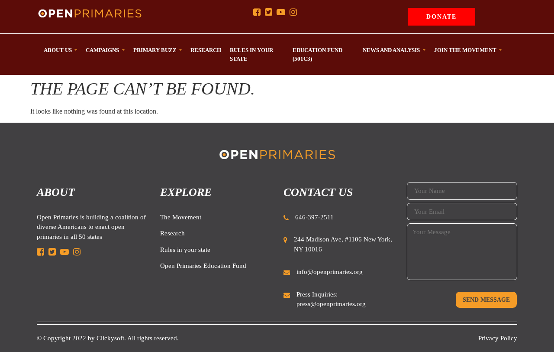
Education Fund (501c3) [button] (317, 54)
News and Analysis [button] (392, 50)
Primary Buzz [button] (155, 50)
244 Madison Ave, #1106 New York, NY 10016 (343, 244)
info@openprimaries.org (329, 271)
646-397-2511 (314, 217)
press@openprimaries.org (331, 303)
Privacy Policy (497, 338)
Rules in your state (185, 249)
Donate (441, 16)
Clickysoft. (111, 338)
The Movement (180, 217)
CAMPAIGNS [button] (103, 50)
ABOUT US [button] (58, 50)
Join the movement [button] (466, 50)
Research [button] (205, 50)
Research (172, 233)
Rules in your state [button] (251, 54)
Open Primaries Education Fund (203, 265)
